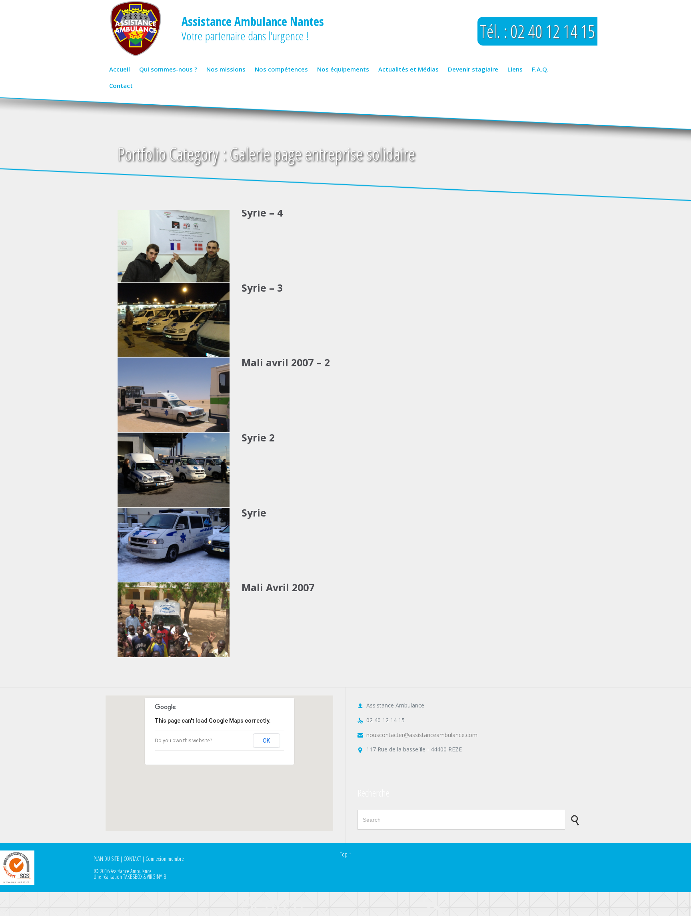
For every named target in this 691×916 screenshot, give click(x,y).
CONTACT (132, 858)
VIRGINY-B (156, 876)
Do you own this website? (183, 740)
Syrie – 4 (262, 212)
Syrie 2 (258, 437)
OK (266, 740)
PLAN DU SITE (106, 858)
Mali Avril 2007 (278, 587)
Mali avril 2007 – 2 (286, 362)
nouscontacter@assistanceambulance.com (417, 735)
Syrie (254, 512)
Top (343, 854)
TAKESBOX (132, 876)
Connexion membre (165, 858)
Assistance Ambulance (131, 871)
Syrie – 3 (262, 287)
